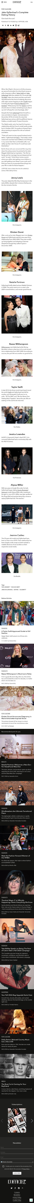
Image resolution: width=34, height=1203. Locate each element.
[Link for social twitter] (11, 1188)
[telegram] (18, 25)
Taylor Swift (20, 93)
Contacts (17, 1192)
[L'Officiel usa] (17, 2)
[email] (2, 25)
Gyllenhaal (16, 113)
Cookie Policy (17, 1200)
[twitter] (13, 25)
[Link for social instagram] (19, 1188)
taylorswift (5, 587)
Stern (18, 137)
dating (16, 589)
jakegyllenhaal (7, 589)
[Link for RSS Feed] (22, 1188)
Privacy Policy (26, 1169)
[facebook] (5, 25)
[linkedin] (10, 25)
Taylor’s (24, 105)
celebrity (22, 589)
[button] (32, 1121)
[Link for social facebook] (15, 1188)
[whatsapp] (16, 25)
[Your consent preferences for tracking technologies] (31, 1200)
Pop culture (6, 9)
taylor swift (15, 587)
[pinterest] (8, 25)
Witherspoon (5, 347)
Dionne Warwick (20, 103)
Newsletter (17, 1195)
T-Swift (25, 101)
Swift (9, 392)
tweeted (4, 105)
